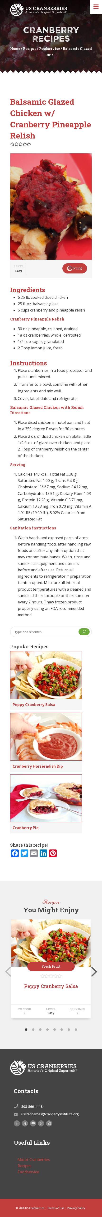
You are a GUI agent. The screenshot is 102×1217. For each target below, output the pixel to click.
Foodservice (49, 48)
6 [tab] (61, 1029)
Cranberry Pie (26, 827)
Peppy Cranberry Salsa (34, 704)
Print (77, 268)
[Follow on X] (25, 1123)
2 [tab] (33, 1029)
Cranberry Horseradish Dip (38, 766)
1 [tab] (26, 1029)
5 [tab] (54, 1029)
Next (93, 971)
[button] (12, 144)
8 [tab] (76, 1029)
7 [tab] (68, 1029)
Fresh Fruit (51, 966)
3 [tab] (40, 1029)
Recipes (29, 48)
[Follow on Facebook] (17, 1123)
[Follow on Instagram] (49, 1123)
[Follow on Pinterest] (41, 1123)
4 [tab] (47, 1029)
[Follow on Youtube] (33, 1123)
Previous (6, 971)
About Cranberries (34, 1159)
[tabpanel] (51, 971)
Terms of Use (55, 1208)
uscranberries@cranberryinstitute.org (50, 1114)
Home (15, 48)
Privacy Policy (76, 1208)
